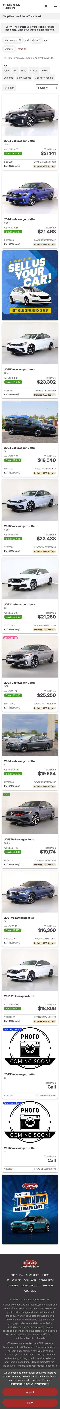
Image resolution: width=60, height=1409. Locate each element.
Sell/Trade (14, 1280)
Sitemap (48, 1285)
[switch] (55, 6)
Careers (12, 1285)
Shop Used (32, 1275)
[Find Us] (46, 6)
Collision (30, 1280)
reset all (22, 48)
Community (46, 1280)
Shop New (17, 1275)
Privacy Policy (30, 1285)
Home (45, 1275)
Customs (30, 1290)
